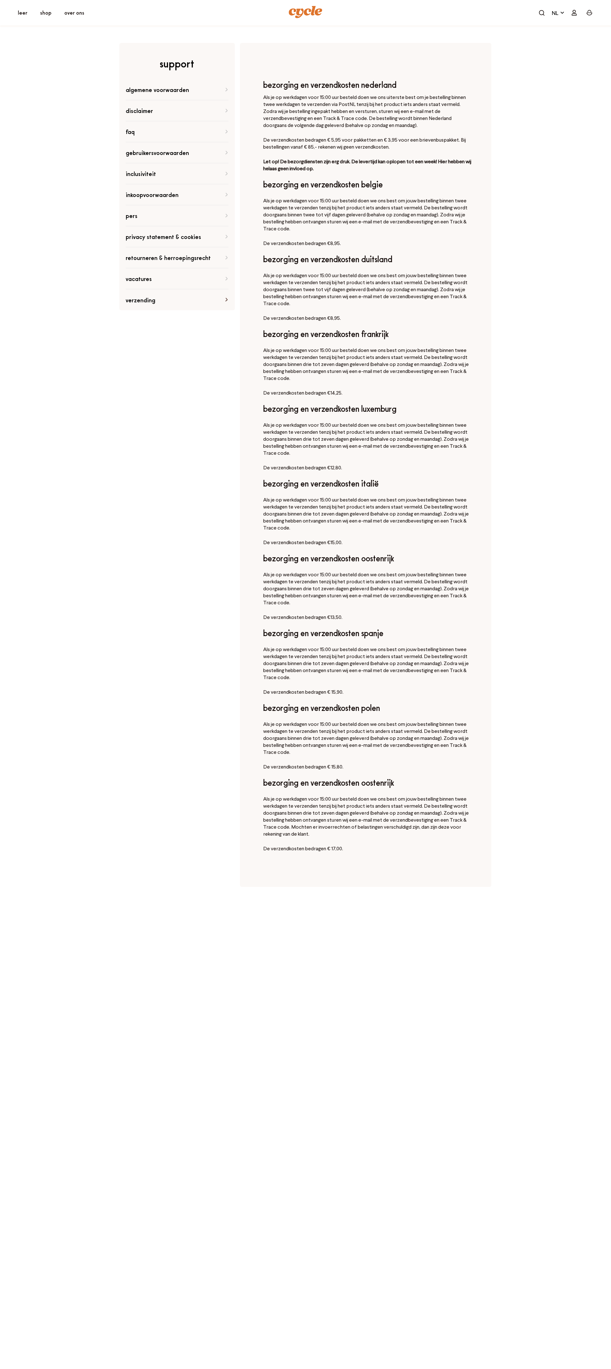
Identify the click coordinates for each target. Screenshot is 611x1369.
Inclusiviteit (141, 173)
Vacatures (139, 278)
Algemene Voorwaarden (157, 89)
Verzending (140, 300)
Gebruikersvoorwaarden (157, 152)
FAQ (130, 131)
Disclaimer (139, 110)
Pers (131, 215)
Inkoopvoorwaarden (152, 194)
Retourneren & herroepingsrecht (168, 257)
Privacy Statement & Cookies (163, 236)
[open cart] (541, 12)
